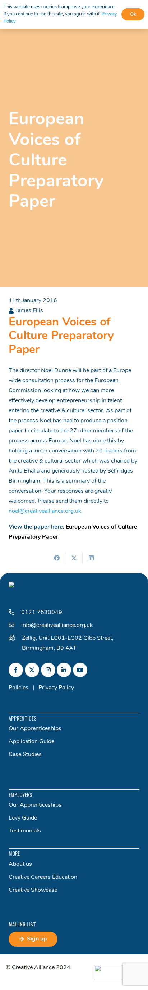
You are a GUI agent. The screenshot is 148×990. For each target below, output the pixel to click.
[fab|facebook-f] (16, 670)
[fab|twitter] (32, 670)
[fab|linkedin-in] (64, 670)
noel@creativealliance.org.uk (45, 511)
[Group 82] (118, 972)
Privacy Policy (56, 688)
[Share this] (56, 558)
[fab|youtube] (80, 670)
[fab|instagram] (48, 670)
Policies (18, 688)
